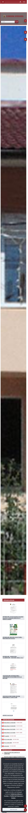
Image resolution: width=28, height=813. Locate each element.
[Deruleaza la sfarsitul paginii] (25, 810)
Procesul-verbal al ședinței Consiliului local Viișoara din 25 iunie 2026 (14, 757)
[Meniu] (2, 1)
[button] (13, 609)
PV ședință (6, 736)
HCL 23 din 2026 (8, 742)
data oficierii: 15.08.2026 (9, 726)
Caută (16, 21)
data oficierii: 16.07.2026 (9, 729)
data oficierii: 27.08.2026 (9, 722)
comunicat (6, 746)
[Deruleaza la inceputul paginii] (25, 806)
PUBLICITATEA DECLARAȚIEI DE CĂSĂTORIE (12, 753)
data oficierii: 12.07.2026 (9, 732)
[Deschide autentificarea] (20, 1)
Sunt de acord (13, 809)
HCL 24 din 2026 (8, 739)
